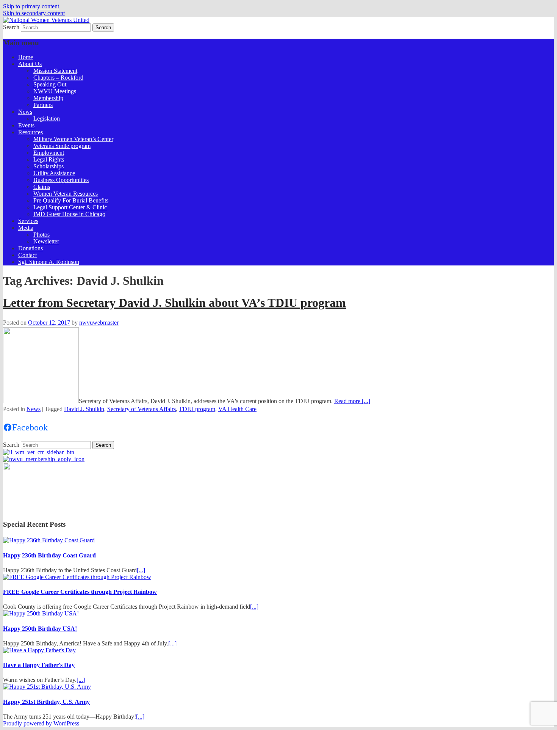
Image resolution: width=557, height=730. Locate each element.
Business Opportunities (61, 180)
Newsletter (46, 241)
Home (25, 57)
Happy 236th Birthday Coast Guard (49, 555)
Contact (27, 255)
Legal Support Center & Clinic (70, 207)
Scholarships (48, 166)
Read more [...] (352, 401)
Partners (43, 105)
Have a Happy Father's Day (39, 665)
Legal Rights (48, 159)
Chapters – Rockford (58, 77)
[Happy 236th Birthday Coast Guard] (49, 540)
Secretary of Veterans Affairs (141, 409)
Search (11, 27)
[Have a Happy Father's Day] (39, 650)
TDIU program (197, 409)
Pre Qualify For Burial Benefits (70, 200)
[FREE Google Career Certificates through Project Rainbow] (77, 577)
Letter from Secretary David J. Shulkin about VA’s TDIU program (174, 302)
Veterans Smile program (62, 146)
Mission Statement (55, 71)
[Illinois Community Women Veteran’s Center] (38, 452)
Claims (41, 187)
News (25, 111)
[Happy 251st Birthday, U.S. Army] (47, 686)
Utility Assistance (54, 173)
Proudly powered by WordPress (41, 723)
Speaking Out (49, 84)
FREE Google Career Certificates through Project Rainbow (80, 592)
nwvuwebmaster (99, 322)
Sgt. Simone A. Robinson (48, 262)
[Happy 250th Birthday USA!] (41, 613)
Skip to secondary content (34, 13)
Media (25, 227)
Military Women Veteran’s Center (73, 139)
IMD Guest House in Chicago (69, 214)
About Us (30, 64)
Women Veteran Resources (65, 193)
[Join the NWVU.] (43, 459)
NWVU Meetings (54, 91)
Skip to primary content (31, 6)
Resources (30, 132)
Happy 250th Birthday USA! (40, 628)
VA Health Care (237, 409)
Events (26, 125)
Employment (48, 152)
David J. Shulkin (84, 409)
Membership (48, 98)
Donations (30, 248)
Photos (41, 234)
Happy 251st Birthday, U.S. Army (46, 702)
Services (28, 221)
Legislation (46, 118)
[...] (141, 570)
